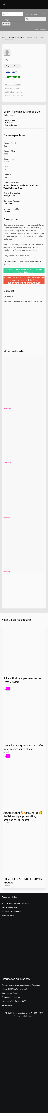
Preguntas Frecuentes (11, 997)
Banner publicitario (9, 907)
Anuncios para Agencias (11, 911)
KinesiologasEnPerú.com (24, 1016)
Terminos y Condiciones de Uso (14, 1001)
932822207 (11, 72)
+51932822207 (12, 77)
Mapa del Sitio (8, 915)
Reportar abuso (12, 66)
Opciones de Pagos (9, 993)
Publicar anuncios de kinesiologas (15, 903)
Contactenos (7, 1005)
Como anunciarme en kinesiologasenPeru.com (21, 985)
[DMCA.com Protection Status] (24, 1087)
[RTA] (23, 1040)
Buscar (6, 24)
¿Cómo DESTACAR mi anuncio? (14, 989)
